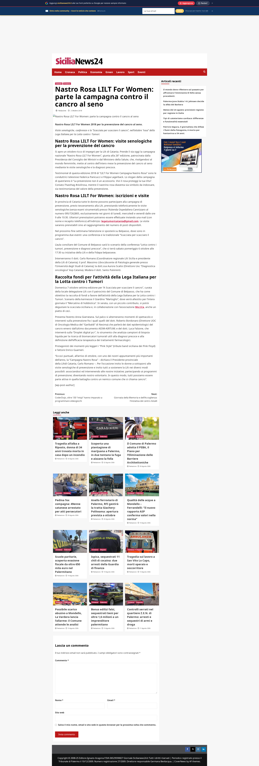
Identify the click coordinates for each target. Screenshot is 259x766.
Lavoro (120, 72)
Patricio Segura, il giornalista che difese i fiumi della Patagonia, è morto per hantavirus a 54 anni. (183, 130)
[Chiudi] (212, 3)
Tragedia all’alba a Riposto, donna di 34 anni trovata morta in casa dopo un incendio (70, 449)
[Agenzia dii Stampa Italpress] (181, 155)
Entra (179, 11)
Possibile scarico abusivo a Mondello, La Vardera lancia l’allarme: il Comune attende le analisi (68, 617)
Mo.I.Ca (139, 307)
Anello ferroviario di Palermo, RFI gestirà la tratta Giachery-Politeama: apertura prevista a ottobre (104, 507)
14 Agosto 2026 (145, 523)
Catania (59, 84)
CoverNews (180, 761)
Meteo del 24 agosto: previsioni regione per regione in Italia (183, 111)
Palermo (103, 437)
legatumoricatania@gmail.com (120, 221)
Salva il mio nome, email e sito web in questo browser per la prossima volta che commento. (107, 724)
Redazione (62, 110)
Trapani (139, 550)
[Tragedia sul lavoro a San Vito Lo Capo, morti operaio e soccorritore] (142, 541)
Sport (131, 72)
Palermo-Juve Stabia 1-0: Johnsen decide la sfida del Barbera (183, 103)
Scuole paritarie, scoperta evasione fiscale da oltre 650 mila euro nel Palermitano (67, 564)
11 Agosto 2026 (145, 628)
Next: (135, 397)
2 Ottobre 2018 (76, 110)
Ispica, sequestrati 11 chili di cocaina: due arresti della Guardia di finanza (105, 562)
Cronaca (70, 72)
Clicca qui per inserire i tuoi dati (196, 11)
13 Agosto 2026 (145, 572)
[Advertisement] (129, 34)
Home (58, 72)
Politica (82, 72)
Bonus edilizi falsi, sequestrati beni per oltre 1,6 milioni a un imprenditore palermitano (104, 617)
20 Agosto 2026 (145, 466)
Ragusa (103, 550)
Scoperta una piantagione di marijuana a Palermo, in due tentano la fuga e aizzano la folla (106, 451)
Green (109, 72)
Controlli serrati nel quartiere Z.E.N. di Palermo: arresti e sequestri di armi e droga (140, 617)
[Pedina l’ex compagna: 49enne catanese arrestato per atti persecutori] (70, 485)
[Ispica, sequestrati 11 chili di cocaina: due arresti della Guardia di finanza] (106, 541)
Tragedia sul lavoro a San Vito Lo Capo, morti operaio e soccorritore (141, 562)
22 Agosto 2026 (109, 462)
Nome (59, 700)
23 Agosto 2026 (73, 459)
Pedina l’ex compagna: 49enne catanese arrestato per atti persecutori (68, 505)
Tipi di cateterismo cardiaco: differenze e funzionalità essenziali (183, 120)
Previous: (78, 397)
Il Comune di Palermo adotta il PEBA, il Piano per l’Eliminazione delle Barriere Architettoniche (141, 453)
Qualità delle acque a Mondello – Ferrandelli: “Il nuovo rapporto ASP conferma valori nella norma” (141, 509)
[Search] (204, 71)
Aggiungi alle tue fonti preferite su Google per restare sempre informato (87, 3)
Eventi (141, 72)
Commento (62, 660)
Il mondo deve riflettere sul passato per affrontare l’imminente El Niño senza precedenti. (183, 92)
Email (111, 700)
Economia (96, 72)
